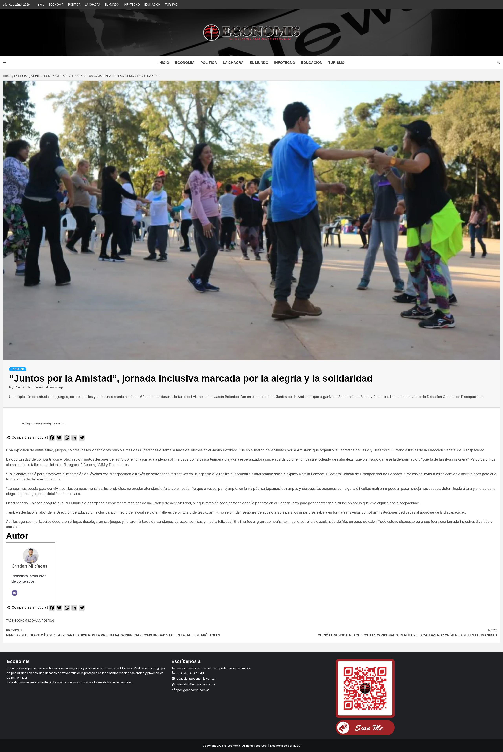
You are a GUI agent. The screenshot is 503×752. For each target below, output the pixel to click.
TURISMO (171, 4)
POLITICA (74, 4)
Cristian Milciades (29, 387)
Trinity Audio (43, 423)
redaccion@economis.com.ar (195, 678)
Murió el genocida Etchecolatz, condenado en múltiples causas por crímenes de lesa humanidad (407, 633)
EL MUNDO (112, 4)
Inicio (41, 4)
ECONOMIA (56, 4)
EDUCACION (152, 4)
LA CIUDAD (17, 369)
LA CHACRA (92, 4)
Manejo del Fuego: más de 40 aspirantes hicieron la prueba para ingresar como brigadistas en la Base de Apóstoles (113, 633)
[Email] (14, 593)
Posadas (48, 620)
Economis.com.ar (27, 620)
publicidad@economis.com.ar (195, 684)
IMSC (296, 745)
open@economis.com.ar (192, 690)
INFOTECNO (132, 4)
